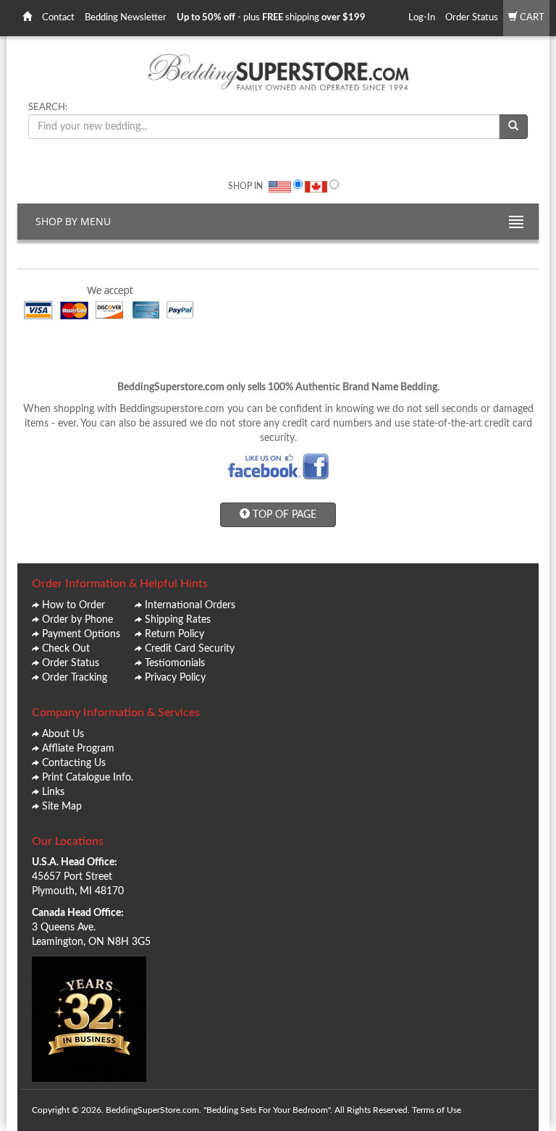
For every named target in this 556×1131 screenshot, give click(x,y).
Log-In (421, 17)
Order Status (471, 17)
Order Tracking (74, 678)
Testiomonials (175, 663)
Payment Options (81, 634)
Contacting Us (74, 763)
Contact (58, 17)
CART (531, 17)
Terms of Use (436, 1110)
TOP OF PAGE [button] (283, 515)
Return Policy (174, 634)
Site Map (62, 807)
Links (53, 792)
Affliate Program (78, 749)
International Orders (190, 605)
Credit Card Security (190, 649)
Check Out (66, 649)
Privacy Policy (175, 678)
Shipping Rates (178, 620)
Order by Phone (77, 620)
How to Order (73, 605)
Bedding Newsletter (126, 17)
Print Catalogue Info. (87, 778)
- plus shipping (271, 17)
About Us (63, 734)
